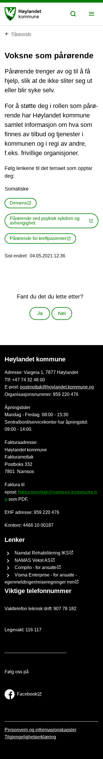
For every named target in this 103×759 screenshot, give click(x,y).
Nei (62, 313)
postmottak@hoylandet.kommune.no (57, 386)
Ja (40, 313)
